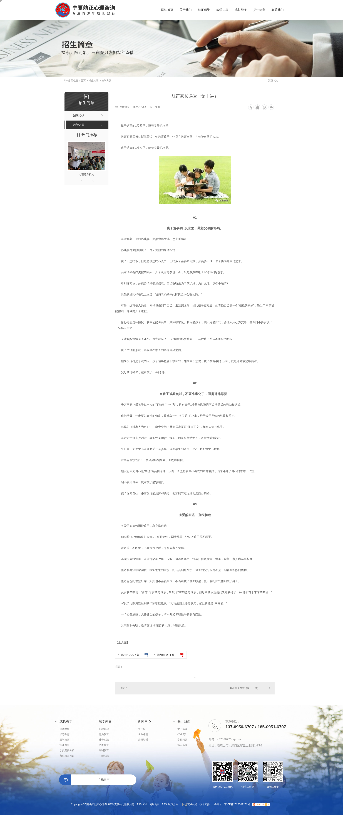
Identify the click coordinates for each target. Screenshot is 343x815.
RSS (138, 804)
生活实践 (104, 755)
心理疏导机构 (86, 174)
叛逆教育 (64, 729)
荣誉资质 (143, 739)
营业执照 (192, 804)
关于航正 (143, 729)
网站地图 (155, 804)
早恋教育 (64, 734)
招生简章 (94, 80)
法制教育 (104, 750)
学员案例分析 (66, 750)
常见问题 (182, 739)
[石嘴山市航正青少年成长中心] (85, 10)
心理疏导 (104, 729)
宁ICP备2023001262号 (237, 804)
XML (145, 804)
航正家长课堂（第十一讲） (245, 688)
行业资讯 (182, 734)
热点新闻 (182, 745)
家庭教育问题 (66, 755)
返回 (271, 80)
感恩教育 (104, 745)
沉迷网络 (64, 745)
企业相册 (143, 734)
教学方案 (106, 80)
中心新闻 (182, 729)
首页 (83, 80)
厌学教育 (64, 739)
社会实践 (104, 739)
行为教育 (104, 734)
